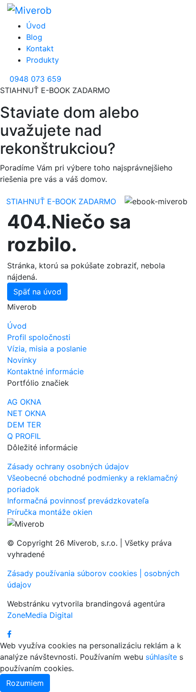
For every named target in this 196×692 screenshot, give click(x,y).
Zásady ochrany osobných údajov (68, 466)
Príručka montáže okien (49, 512)
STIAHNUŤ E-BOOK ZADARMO (61, 201)
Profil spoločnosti (38, 337)
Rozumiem (25, 683)
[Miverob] (29, 10)
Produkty (42, 60)
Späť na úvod (37, 291)
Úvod (36, 25)
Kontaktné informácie (45, 371)
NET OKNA (26, 413)
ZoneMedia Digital (40, 615)
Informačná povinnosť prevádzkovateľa (78, 500)
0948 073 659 (35, 79)
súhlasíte (161, 657)
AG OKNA (24, 402)
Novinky (22, 360)
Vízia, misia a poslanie (47, 348)
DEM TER (24, 424)
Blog (34, 37)
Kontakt (40, 48)
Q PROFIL (24, 436)
